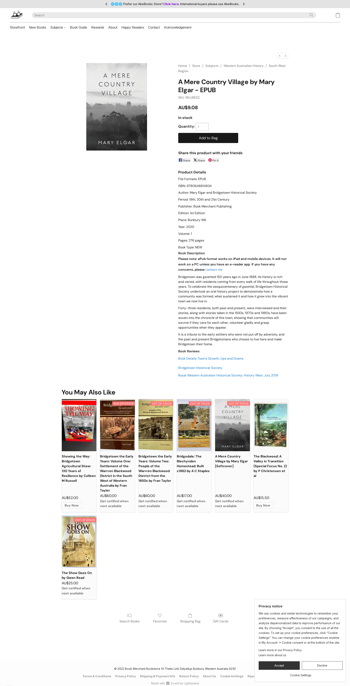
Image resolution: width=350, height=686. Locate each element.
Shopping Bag (190, 621)
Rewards (97, 27)
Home (182, 66)
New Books (37, 27)
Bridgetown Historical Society (200, 368)
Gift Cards (220, 621)
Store (196, 66)
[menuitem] (280, 56)
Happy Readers (132, 27)
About (112, 27)
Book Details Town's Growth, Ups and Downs (210, 358)
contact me (213, 269)
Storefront (17, 27)
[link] (301, 674)
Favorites (160, 621)
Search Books (130, 621)
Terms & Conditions (96, 676)
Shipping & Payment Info (157, 676)
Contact (154, 27)
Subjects (57, 27)
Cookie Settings (231, 676)
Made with (175, 683)
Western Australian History (244, 66)
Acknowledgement (177, 27)
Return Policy (189, 676)
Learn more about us (272, 655)
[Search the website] (311, 15)
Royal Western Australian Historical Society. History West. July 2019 (228, 375)
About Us (209, 676)
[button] (17, 15)
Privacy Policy (125, 676)
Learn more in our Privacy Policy (280, 650)
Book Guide (78, 27)
